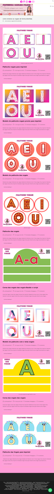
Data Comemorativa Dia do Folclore (12, 483)
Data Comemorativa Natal (28, 485)
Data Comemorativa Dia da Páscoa (27, 486)
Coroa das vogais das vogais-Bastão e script (20, 287)
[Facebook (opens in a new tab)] (21, 2)
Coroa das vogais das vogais (14, 398)
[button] (50, 490)
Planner (48, 482)
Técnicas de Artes (30, 487)
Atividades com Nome (39, 487)
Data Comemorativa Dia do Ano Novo (41, 485)
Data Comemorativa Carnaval (42, 488)
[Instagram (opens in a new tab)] (26, 2)
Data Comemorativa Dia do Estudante (19, 484)
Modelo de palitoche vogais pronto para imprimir (22, 121)
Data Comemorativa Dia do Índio (13, 482)
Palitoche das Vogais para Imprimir (16, 452)
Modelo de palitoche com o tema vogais (18, 342)
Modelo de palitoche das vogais (15, 175)
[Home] (3, 21)
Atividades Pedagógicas (32, 70)
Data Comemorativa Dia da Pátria (41, 483)
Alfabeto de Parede (25, 490)
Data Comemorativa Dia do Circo (13, 487)
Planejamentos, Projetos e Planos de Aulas (18, 487)
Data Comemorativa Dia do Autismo (12, 486)
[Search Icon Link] (31, 490)
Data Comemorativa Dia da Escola (20, 489)
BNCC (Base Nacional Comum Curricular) (13, 488)
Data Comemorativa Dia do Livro (26, 482)
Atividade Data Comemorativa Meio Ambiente (26, 483)
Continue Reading (8, 79)
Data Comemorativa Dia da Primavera (34, 484)
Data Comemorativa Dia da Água (41, 486)
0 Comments (42, 70)
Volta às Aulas (32, 488)
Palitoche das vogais (11, 231)
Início (4, 482)
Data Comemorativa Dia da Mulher (26, 487)
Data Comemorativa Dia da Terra (39, 482)
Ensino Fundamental (45, 489)
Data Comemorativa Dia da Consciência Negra (13, 485)
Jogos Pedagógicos (25, 488)
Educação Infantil (37, 489)
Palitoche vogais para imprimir (15, 67)
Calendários (30, 489)
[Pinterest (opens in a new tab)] (24, 2)
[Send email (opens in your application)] (33, 2)
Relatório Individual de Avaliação (40, 487)
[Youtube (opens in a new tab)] (30, 2)
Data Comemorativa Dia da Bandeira (27, 483)
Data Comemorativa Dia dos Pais (42, 483)
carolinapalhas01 (8, 70)
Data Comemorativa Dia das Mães (10, 483)
